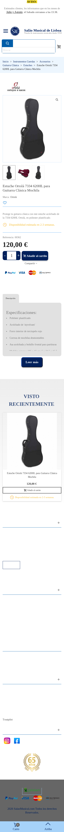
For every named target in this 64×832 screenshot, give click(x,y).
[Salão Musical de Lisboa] (15, 31)
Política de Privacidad (18, 541)
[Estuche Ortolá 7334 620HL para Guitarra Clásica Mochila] (57, 99)
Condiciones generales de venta (24, 546)
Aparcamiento (14, 551)
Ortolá (13, 197)
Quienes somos (14, 698)
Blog (9, 712)
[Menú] (5, 31)
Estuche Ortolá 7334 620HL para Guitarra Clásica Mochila (32, 475)
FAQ (9, 532)
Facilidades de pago (17, 556)
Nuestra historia (15, 703)
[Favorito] (5, 202)
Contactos (11, 688)
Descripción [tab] (10, 298)
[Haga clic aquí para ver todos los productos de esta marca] (16, 86)
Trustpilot (8, 719)
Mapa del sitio (14, 693)
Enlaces (10, 536)
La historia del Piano (17, 708)
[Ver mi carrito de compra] (58, 46)
